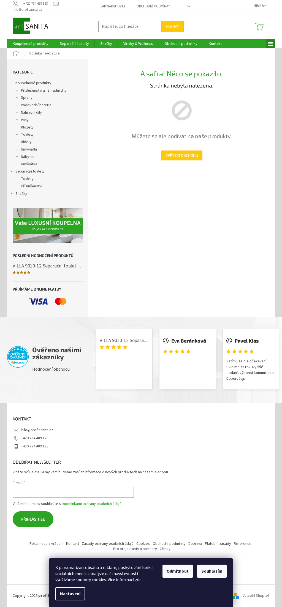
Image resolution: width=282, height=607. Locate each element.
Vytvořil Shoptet (256, 595)
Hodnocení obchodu (51, 369)
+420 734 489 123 (34, 438)
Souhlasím (212, 571)
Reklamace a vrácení (46, 543)
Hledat (172, 26)
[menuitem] (30, 43)
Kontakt (72, 543)
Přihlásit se (33, 519)
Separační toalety (30, 171)
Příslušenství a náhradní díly (43, 90)
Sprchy (26, 97)
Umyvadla (29, 149)
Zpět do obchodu (182, 155)
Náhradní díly (31, 112)
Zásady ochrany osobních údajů (108, 543)
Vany (25, 120)
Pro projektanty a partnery (135, 549)
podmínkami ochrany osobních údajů (91, 504)
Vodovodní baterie (36, 105)
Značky (21, 193)
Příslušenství (31, 186)
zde (138, 580)
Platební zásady (218, 543)
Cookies (143, 543)
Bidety (26, 142)
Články (165, 549)
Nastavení (70, 594)
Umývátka (29, 164)
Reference (242, 543)
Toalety (27, 134)
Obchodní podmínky (153, 6)
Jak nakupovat (113, 6)
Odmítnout (178, 571)
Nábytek (28, 157)
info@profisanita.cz (37, 430)
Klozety (27, 127)
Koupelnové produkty (33, 83)
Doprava (195, 543)
